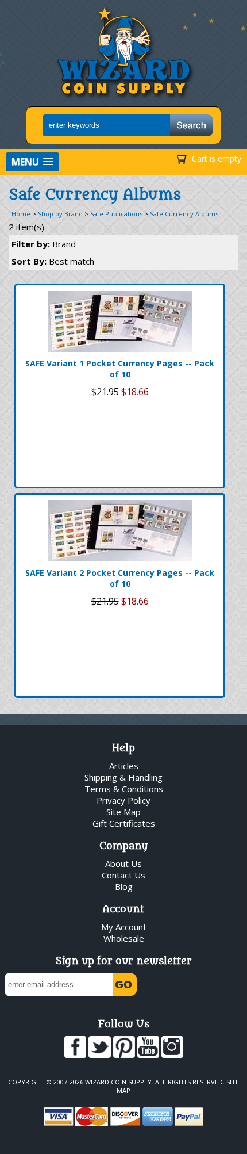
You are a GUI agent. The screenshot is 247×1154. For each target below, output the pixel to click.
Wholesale (123, 938)
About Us (123, 863)
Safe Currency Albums (184, 213)
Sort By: (52, 261)
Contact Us (123, 875)
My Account (123, 927)
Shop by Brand (60, 213)
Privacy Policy (123, 800)
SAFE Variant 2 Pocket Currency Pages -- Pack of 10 (119, 578)
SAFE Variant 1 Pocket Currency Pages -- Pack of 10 (119, 369)
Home (20, 213)
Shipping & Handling (123, 777)
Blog (124, 886)
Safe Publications (116, 213)
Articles (123, 765)
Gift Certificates (123, 823)
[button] (32, 161)
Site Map (123, 811)
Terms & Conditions (123, 788)
